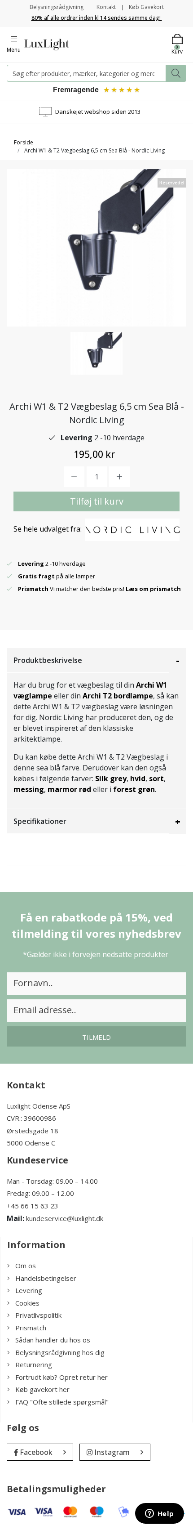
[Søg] (176, 73)
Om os (25, 1265)
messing (28, 789)
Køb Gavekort (146, 7)
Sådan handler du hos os (52, 1339)
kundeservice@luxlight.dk (64, 1218)
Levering (28, 1290)
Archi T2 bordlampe (118, 696)
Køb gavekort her (42, 1389)
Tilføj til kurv (96, 501)
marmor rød (69, 789)
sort (156, 778)
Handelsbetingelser (45, 1278)
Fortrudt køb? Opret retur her (61, 1377)
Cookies (27, 1302)
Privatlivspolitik (38, 1315)
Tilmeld (96, 1037)
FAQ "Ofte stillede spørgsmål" (62, 1401)
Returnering (33, 1364)
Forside (23, 142)
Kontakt (106, 7)
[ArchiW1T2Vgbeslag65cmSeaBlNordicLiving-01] (96, 353)
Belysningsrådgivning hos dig (60, 1352)
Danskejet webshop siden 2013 (97, 111)
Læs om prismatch (153, 589)
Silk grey (111, 778)
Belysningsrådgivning (56, 7)
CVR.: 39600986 (31, 1118)
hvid (137, 778)
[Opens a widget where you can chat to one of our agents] (159, 1514)
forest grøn (134, 789)
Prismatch (30, 1327)
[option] (96, 353)
